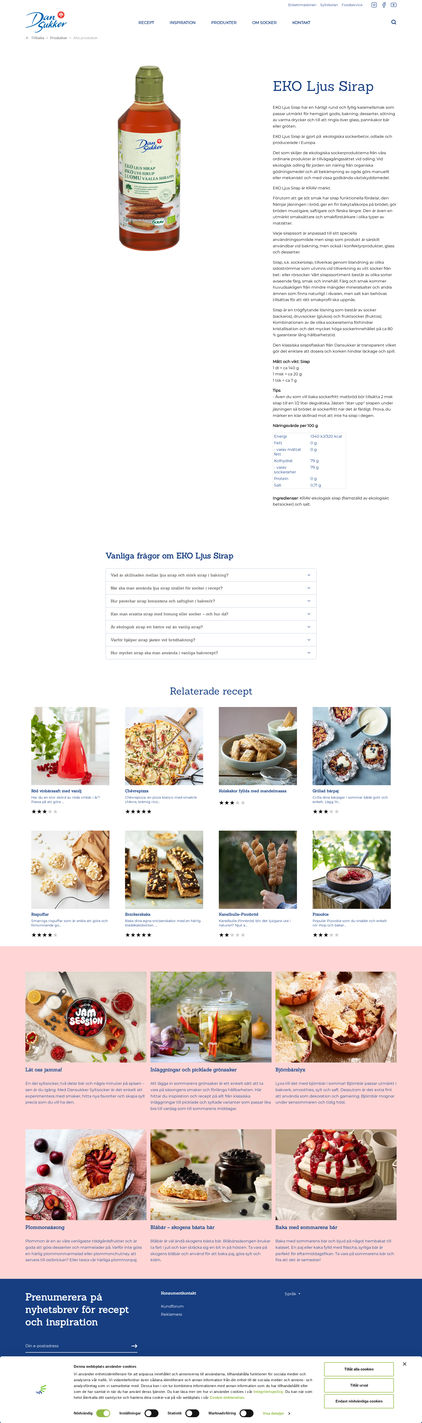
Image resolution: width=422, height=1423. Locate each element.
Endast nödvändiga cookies (359, 1401)
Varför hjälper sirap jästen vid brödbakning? (153, 639)
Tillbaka (37, 38)
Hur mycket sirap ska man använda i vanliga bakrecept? (164, 652)
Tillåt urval (359, 1385)
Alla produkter (85, 38)
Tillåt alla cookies (359, 1369)
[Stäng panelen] (404, 1364)
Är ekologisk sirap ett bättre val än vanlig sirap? (157, 626)
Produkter (58, 38)
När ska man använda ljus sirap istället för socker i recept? (166, 588)
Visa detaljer (273, 1413)
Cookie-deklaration (227, 1397)
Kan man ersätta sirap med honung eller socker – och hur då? (169, 613)
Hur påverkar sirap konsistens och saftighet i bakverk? (163, 600)
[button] (146, 22)
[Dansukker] (46, 22)
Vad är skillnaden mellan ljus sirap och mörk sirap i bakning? (169, 575)
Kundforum (172, 1306)
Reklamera (171, 1314)
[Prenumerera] (132, 1346)
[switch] (151, 1413)
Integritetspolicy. (268, 1392)
